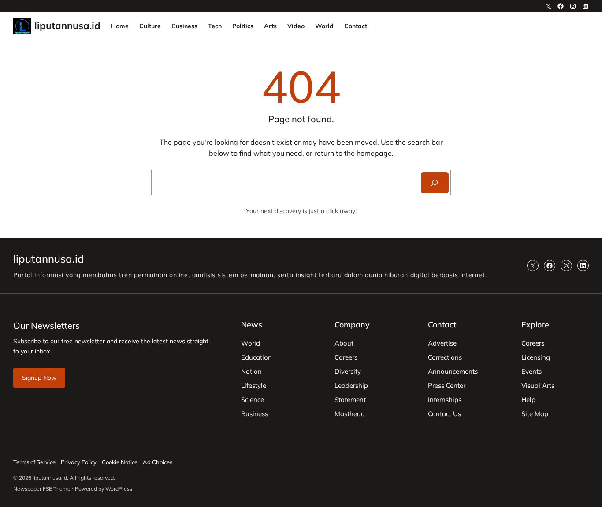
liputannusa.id (67, 25)
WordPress (118, 488)
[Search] (435, 182)
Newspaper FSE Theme (42, 488)
